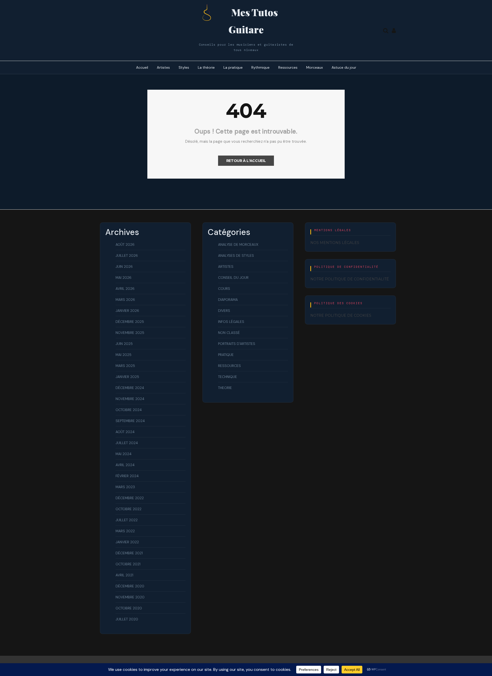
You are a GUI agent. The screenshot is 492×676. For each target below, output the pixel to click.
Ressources (288, 67)
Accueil (142, 67)
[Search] (385, 30)
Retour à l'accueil (246, 160)
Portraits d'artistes (236, 343)
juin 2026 (124, 266)
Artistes (163, 67)
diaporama (228, 299)
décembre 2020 (130, 586)
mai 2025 (123, 354)
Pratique (226, 354)
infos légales (231, 321)
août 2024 (125, 431)
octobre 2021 (128, 564)
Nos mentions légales (334, 242)
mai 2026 (123, 277)
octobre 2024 (129, 409)
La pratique (233, 67)
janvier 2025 (127, 376)
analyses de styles (236, 255)
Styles (184, 67)
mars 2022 (125, 531)
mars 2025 (125, 365)
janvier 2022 (127, 542)
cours (224, 288)
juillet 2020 (127, 619)
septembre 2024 (130, 420)
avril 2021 (124, 575)
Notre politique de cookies (340, 315)
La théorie (206, 67)
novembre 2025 (130, 332)
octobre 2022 (128, 509)
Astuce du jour (344, 67)
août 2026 (125, 244)
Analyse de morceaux (238, 244)
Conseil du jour (233, 277)
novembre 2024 (130, 398)
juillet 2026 (127, 255)
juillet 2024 (127, 443)
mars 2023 (125, 487)
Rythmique (260, 67)
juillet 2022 (127, 520)
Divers (224, 310)
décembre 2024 (130, 387)
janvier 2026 (127, 310)
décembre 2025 (130, 321)
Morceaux (314, 67)
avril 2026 (125, 288)
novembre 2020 (130, 597)
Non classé (229, 332)
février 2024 (127, 476)
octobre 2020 (129, 608)
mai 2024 (123, 454)
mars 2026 (125, 299)
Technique (227, 376)
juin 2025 (124, 343)
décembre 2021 (129, 553)
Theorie (225, 387)
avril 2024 (125, 465)
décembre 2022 (130, 498)
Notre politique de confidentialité (349, 279)
